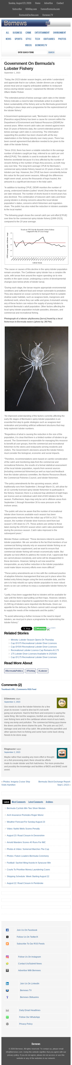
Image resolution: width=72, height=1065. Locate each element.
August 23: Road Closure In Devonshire (26, 835)
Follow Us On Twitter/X (27, 937)
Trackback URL (8, 689)
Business (17, 32)
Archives (49, 801)
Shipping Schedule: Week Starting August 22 (28, 876)
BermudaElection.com (29, 15)
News (8, 39)
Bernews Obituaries (29, 997)
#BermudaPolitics (14, 671)
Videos (28, 45)
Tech (37, 39)
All (7, 32)
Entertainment (42, 32)
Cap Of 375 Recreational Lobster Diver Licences (34, 643)
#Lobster (42, 671)
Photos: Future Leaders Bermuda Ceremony (28, 856)
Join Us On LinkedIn (29, 983)
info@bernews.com (14, 1052)
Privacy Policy (26, 1024)
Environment (59, 32)
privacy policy (13, 1055)
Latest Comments (35, 801)
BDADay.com (31, 9)
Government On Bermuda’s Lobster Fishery (29, 66)
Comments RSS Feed (26, 689)
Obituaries (49, 39)
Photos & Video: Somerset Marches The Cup (28, 849)
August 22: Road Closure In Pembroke (25, 883)
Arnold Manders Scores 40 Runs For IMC (26, 842)
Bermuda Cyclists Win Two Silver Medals (26, 808)
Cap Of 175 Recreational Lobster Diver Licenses (34, 657)
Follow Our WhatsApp (29, 1017)
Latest (6, 801)
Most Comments (19, 801)
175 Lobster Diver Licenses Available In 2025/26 (34, 654)
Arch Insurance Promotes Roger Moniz (25, 815)
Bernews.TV (47, 15)
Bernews (36, 1044)
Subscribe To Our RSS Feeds (31, 943)
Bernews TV (26, 990)
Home (37, 3)
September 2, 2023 (12, 702)
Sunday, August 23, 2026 (20, 3)
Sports (18, 39)
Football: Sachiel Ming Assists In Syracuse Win (29, 863)
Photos (62, 39)
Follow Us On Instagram (29, 957)
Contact (60, 3)
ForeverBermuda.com (50, 9)
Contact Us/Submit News (30, 963)
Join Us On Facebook (27, 930)
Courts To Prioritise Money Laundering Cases (28, 869)
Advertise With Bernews (29, 970)
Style (28, 39)
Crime (28, 32)
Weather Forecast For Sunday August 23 (26, 822)
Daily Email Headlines (29, 1010)
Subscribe (17, 9)
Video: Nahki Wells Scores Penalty (23, 828)
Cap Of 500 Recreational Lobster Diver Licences (34, 647)
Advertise (48, 3)
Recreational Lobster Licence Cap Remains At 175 (35, 650)
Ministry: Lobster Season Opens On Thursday (32, 640)
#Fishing (31, 671)
